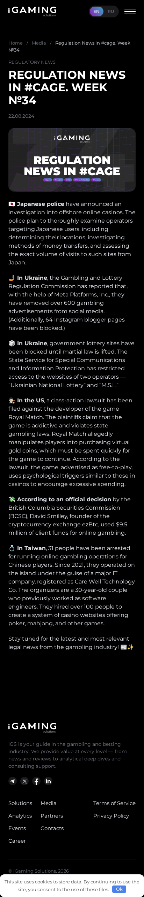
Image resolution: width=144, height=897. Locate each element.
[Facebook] (36, 781)
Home (15, 43)
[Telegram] (12, 781)
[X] (24, 781)
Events (17, 828)
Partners (52, 815)
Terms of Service (114, 803)
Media (39, 43)
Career (17, 840)
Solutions (20, 803)
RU (111, 11)
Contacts (52, 828)
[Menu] (130, 11)
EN (96, 11)
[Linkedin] (48, 781)
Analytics (20, 815)
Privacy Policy (111, 815)
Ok (119, 889)
